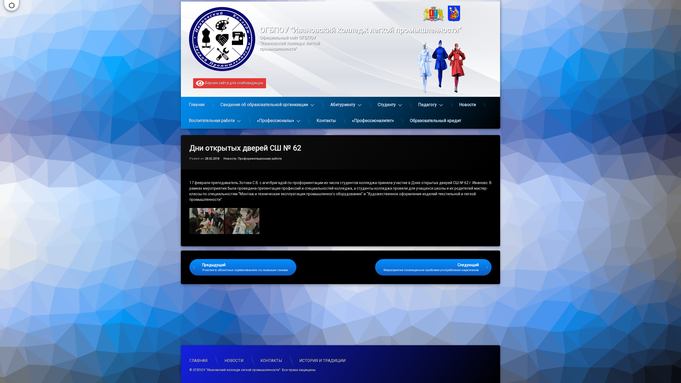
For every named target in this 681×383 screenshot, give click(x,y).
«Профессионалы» (275, 120)
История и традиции (322, 360)
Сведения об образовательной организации (264, 104)
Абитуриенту (342, 104)
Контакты (326, 120)
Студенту (387, 104)
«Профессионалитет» (373, 120)
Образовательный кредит (435, 120)
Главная (197, 104)
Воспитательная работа (212, 120)
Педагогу (427, 104)
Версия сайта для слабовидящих (233, 83)
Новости (467, 104)
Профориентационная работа (260, 158)
